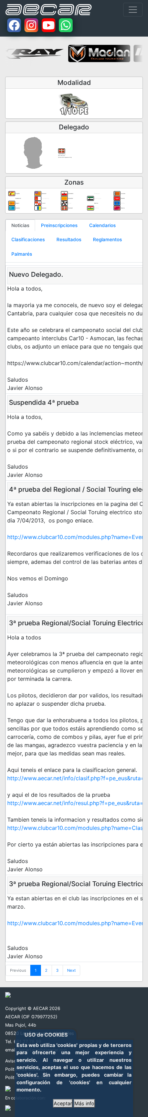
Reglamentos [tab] (107, 239)
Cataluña (70, 198)
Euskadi (70, 208)
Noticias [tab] (20, 225)
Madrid (122, 198)
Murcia (122, 208)
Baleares (43, 193)
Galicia (96, 203)
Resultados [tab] (68, 239)
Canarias (43, 208)
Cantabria (70, 193)
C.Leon (43, 203)
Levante (122, 193)
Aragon (17, 203)
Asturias (17, 208)
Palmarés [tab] (21, 254)
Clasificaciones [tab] (28, 239)
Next (71, 970)
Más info (84, 1103)
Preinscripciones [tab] (59, 225)
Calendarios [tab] (102, 225)
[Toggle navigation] (132, 10)
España (17, 193)
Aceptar (63, 1103)
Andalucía (18, 198)
